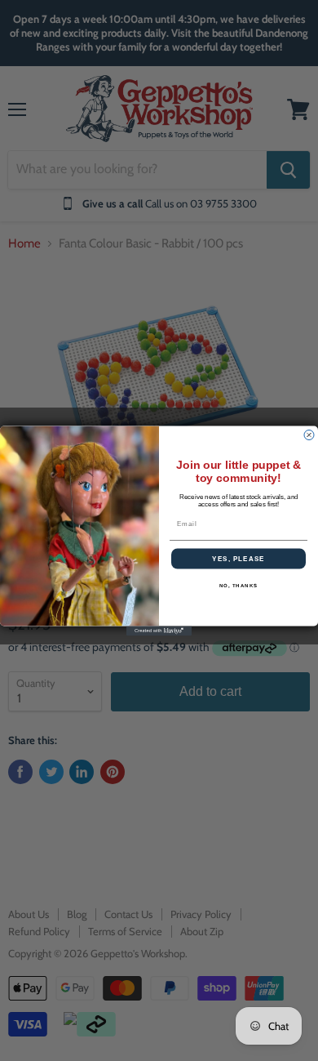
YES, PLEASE (238, 558)
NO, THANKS (238, 585)
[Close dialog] (309, 434)
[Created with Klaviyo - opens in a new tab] (159, 630)
